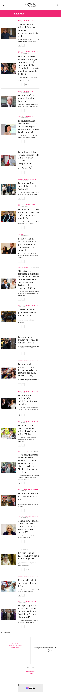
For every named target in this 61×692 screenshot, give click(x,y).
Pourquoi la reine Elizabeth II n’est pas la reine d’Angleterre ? (28, 555)
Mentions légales (15, 647)
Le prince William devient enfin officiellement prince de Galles (27, 399)
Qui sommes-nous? (30, 671)
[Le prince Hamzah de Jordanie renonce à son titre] (8, 500)
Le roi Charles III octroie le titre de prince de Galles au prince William (27, 429)
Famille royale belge (29, 20)
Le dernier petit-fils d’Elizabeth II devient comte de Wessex (28, 339)
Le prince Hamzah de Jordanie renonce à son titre (28, 496)
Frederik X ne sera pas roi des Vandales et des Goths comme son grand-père (28, 213)
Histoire (20, 205)
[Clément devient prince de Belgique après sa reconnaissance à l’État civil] (8, 33)
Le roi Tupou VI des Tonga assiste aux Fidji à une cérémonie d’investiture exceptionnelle (28, 157)
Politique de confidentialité (15, 645)
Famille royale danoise (29, 204)
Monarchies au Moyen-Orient (31, 489)
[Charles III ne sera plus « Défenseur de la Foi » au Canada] (8, 316)
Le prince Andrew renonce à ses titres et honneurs (28, 98)
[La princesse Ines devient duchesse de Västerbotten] (8, 189)
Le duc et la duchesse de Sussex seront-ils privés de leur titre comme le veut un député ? (27, 244)
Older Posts (6, 632)
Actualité (20, 20)
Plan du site (15, 644)
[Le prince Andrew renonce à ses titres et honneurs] (8, 101)
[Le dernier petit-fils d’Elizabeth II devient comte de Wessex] (8, 343)
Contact (30, 673)
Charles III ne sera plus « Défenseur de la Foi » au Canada (28, 312)
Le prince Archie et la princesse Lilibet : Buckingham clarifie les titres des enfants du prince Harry (27, 370)
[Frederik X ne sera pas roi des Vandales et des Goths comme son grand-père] (8, 216)
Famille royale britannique (31, 51)
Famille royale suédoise (30, 179)
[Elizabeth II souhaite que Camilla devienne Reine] (8, 586)
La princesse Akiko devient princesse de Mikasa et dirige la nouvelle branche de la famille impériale (28, 126)
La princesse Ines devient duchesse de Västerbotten (27, 186)
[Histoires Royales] (30, 5)
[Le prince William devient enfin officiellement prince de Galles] (8, 403)
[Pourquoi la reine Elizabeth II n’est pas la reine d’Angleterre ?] (8, 559)
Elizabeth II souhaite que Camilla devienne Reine (28, 583)
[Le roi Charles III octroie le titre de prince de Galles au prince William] (8, 433)
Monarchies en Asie (28, 116)
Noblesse (20, 52)
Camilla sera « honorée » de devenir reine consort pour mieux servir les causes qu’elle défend (28, 526)
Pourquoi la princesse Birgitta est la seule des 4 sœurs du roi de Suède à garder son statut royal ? (28, 611)
